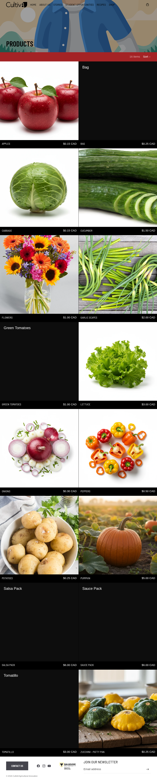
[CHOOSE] (74, 222)
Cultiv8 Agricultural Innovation (25, 776)
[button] (147, 56)
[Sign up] (147, 769)
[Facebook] (38, 766)
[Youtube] (49, 766)
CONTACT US (17, 765)
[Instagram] (44, 766)
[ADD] (74, 135)
